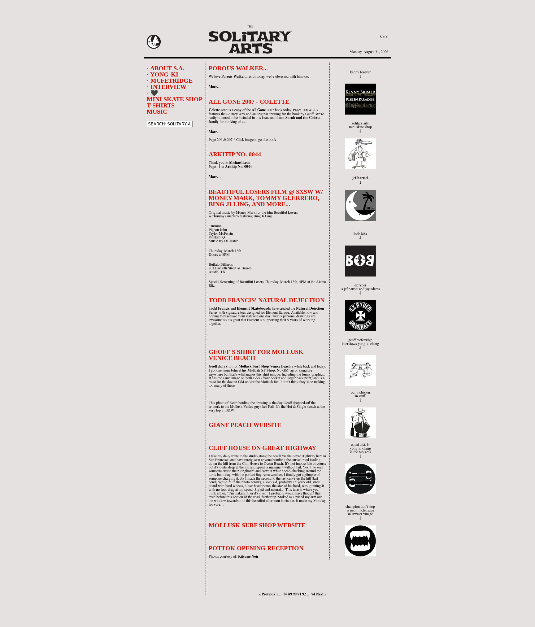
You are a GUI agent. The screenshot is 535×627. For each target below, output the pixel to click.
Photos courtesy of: (223, 556)
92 (304, 594)
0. (384, 36)
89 (290, 594)
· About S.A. (165, 68)
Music (157, 111)
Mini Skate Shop (174, 99)
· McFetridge (170, 80)
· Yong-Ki (162, 74)
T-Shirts (161, 105)
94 (313, 594)
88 (285, 594)
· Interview (166, 86)
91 (299, 594)
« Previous (267, 594)
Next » (321, 594)
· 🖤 (152, 92)
